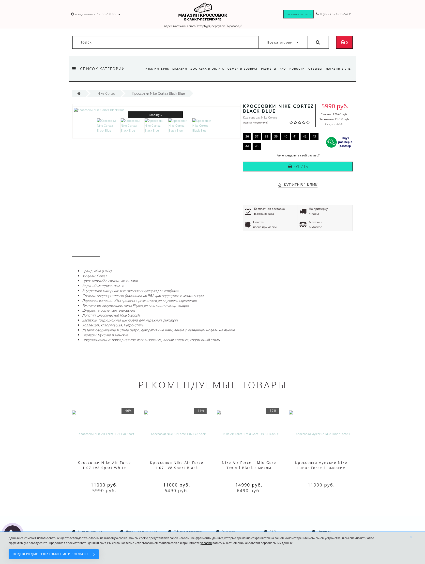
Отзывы (315, 68)
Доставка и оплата (207, 68)
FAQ (283, 68)
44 (247, 146)
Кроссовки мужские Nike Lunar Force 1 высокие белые (321, 467)
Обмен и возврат (243, 68)
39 (276, 136)
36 (247, 136)
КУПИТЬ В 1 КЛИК (301, 184)
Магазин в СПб (338, 68)
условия (206, 543)
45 (256, 146)
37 (256, 136)
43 (314, 136)
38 (266, 136)
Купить (300, 166)
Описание (86, 252)
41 (295, 136)
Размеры (268, 68)
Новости (297, 68)
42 (304, 136)
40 (285, 136)
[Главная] (78, 93)
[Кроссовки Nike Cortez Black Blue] (156, 110)
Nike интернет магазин (166, 68)
